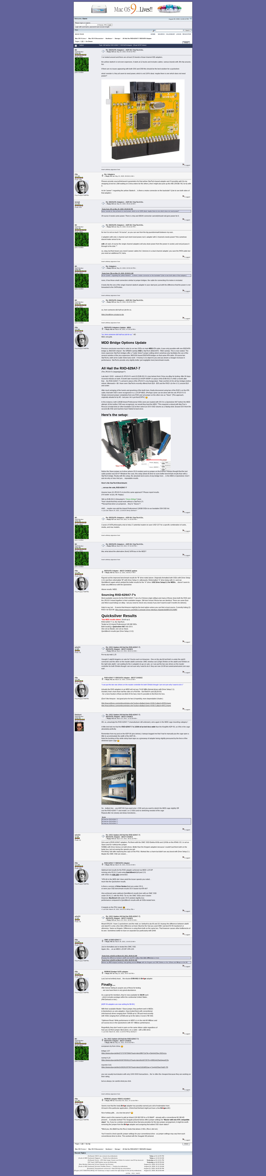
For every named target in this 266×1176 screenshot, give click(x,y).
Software (91, 1156)
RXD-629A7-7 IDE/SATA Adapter (117, 863)
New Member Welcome (86, 1164)
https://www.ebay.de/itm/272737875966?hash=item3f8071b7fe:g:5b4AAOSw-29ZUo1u (134, 1053)
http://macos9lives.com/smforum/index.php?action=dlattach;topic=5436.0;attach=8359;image (136, 703)
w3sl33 (77, 647)
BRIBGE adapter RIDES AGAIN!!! (117, 1099)
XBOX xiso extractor (101, 1156)
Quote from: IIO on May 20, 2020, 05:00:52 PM (117, 209)
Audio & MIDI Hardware (86, 1158)
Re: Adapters (109, 174)
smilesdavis (113, 1156)
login (81, 23)
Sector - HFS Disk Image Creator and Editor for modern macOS (115, 1160)
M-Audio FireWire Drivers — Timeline (106, 1166)
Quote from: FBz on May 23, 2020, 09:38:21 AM (117, 273)
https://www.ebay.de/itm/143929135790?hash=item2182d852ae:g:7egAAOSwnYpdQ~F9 (134, 1067)
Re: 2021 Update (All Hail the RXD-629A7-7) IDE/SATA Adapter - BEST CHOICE (123, 648)
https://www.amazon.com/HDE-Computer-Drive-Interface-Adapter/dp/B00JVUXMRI (146, 610)
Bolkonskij (113, 1162)
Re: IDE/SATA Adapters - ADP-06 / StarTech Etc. (125, 50)
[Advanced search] (153, 30)
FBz (76, 174)
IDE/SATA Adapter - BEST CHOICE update (120, 571)
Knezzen (110, 1164)
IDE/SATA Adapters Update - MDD (117, 328)
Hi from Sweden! (100, 1164)
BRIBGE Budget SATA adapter (116, 972)
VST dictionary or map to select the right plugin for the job (113, 1170)
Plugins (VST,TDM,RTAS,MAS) (84, 1170)
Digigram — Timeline (101, 1158)
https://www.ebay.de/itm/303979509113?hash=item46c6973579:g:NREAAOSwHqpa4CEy (135, 1060)
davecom (140, 1160)
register (87, 23)
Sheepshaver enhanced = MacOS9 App (108, 1168)
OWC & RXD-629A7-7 (112, 940)
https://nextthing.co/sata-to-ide (112, 315)
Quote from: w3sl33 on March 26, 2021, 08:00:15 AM (119, 955)
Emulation (91, 1168)
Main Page (79, 34)
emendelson (127, 1168)
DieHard (78, 715)
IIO (76, 50)
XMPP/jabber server (101, 1162)
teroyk (77, 202)
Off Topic (91, 1162)
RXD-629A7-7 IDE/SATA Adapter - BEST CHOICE (123, 678)
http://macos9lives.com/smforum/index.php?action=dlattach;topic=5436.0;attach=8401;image (136, 706)
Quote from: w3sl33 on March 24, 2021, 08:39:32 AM (119, 960)
